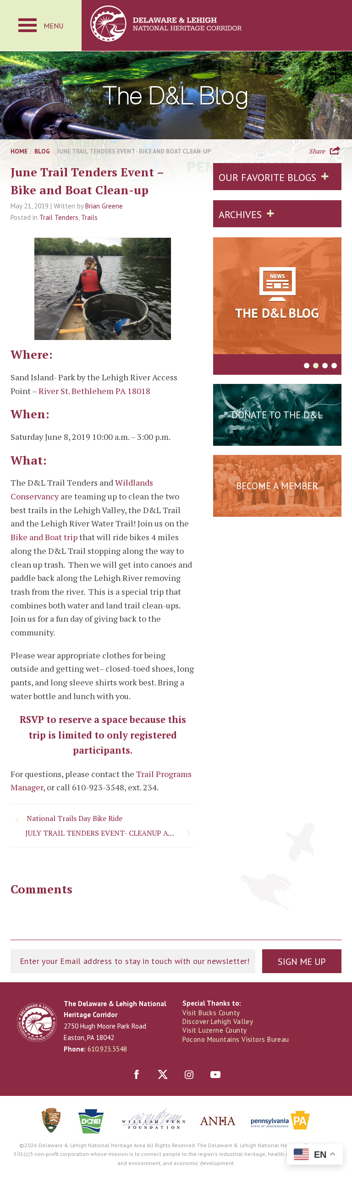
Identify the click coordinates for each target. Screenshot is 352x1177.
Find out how (277, 509)
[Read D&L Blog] (277, 297)
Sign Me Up (301, 962)
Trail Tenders (58, 217)
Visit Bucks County (211, 1012)
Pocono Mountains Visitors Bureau (235, 1039)
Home (19, 151)
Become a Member (277, 486)
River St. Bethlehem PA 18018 (94, 390)
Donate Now (277, 437)
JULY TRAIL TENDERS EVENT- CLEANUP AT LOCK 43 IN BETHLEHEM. (110, 833)
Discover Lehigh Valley (217, 1021)
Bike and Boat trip (44, 536)
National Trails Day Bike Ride (74, 818)
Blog (42, 151)
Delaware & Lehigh (37, 1022)
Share (317, 150)
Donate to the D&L (277, 415)
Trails (89, 217)
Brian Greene (104, 206)
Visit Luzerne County (214, 1030)
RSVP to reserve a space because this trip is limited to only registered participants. (103, 734)
